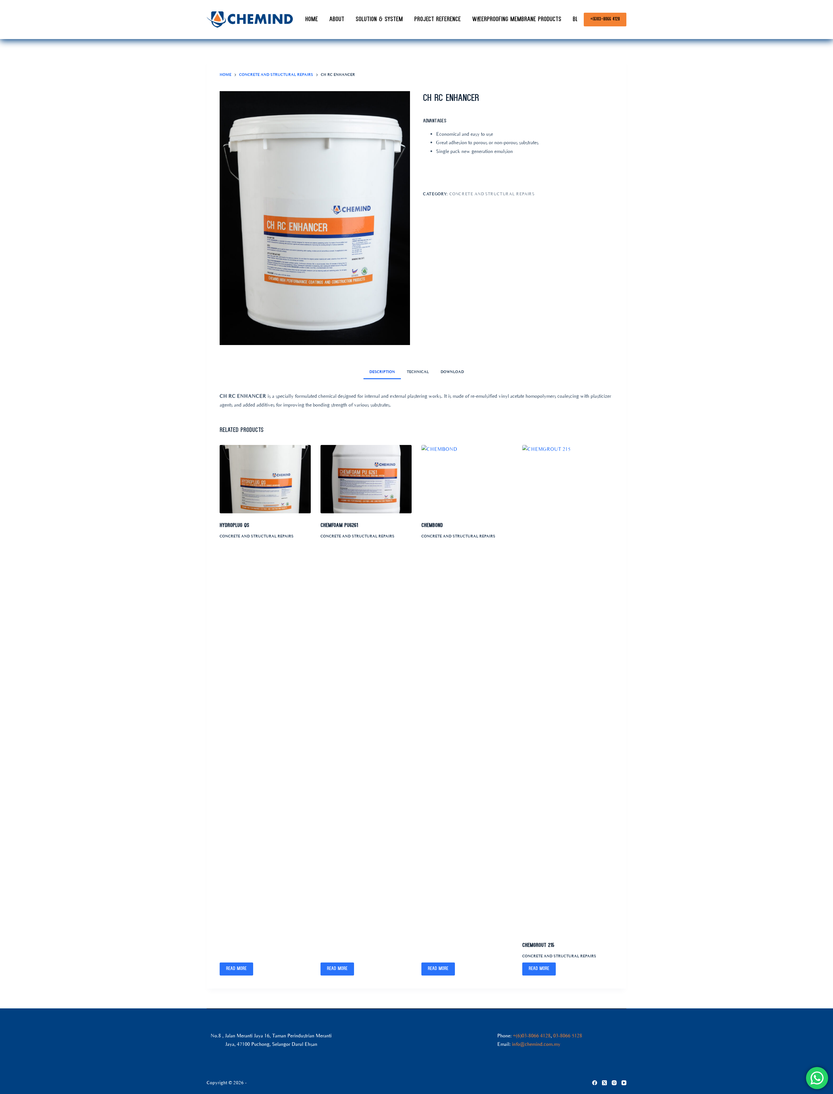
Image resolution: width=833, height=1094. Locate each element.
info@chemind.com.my (536, 1044)
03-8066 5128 (567, 1035)
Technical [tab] (418, 371)
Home (311, 19)
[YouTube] (623, 1082)
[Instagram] (614, 1082)
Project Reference (437, 19)
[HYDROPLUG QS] (265, 479)
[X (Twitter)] (604, 1082)
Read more (236, 968)
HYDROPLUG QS (234, 525)
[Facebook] (594, 1082)
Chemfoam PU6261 (339, 525)
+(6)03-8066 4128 (605, 19)
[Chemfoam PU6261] (366, 479)
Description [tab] (382, 371)
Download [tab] (452, 371)
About (336, 19)
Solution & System (379, 19)
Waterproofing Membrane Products (516, 19)
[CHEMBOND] (466, 479)
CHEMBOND (432, 525)
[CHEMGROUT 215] (567, 689)
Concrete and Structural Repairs (492, 193)
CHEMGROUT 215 (538, 945)
